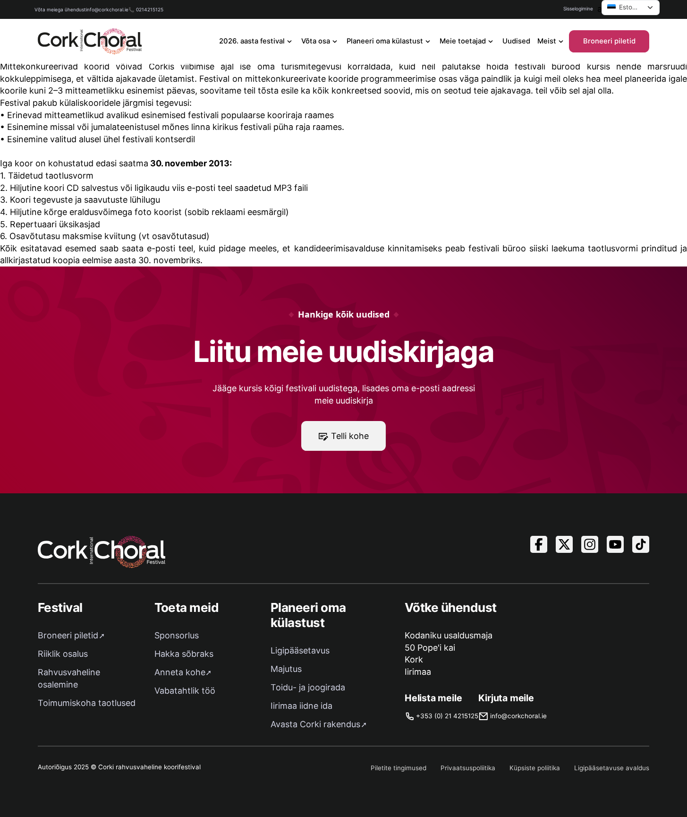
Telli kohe (350, 436)
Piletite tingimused (398, 768)
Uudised (516, 41)
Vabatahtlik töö (184, 691)
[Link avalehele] (90, 41)
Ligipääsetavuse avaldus (611, 768)
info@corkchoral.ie (107, 9)
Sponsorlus (176, 635)
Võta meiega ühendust (60, 9)
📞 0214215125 (145, 9)
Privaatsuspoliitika (468, 768)
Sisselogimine (578, 8)
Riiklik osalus (63, 654)
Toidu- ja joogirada (308, 687)
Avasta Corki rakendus (315, 724)
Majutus (286, 669)
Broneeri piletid (609, 41)
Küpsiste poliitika (534, 768)
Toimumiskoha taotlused (87, 703)
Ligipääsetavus (300, 650)
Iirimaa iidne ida (301, 706)
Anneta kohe (179, 672)
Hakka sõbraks (183, 654)
